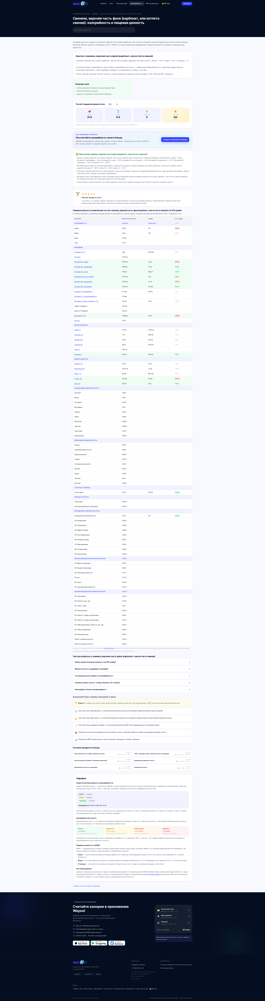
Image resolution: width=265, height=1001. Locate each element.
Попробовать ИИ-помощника (145, 508)
